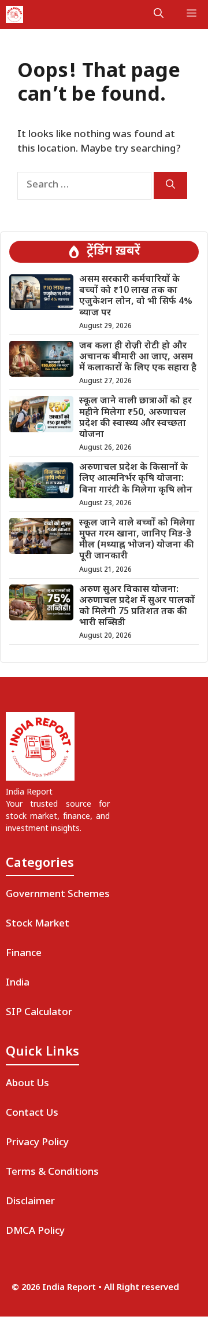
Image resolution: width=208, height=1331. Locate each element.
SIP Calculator (39, 1012)
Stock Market (37, 924)
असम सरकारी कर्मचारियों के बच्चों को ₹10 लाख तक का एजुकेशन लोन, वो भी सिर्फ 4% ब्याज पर (135, 296)
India (17, 983)
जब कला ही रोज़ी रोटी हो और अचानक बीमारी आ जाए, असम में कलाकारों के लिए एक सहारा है (137, 357)
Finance (24, 953)
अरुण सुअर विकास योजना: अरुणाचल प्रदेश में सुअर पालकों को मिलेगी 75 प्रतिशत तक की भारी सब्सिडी (137, 607)
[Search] (170, 185)
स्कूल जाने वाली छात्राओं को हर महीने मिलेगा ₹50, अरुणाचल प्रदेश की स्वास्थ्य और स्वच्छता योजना (135, 418)
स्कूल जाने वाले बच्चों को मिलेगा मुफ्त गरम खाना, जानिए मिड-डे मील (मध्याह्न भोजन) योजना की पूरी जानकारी (137, 540)
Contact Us (32, 1113)
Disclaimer (30, 1202)
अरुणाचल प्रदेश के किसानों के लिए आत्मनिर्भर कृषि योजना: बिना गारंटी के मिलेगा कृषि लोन (135, 479)
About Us (27, 1084)
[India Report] (14, 14)
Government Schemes (58, 894)
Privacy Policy (37, 1143)
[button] (158, 14)
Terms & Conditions (52, 1172)
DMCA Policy (35, 1231)
